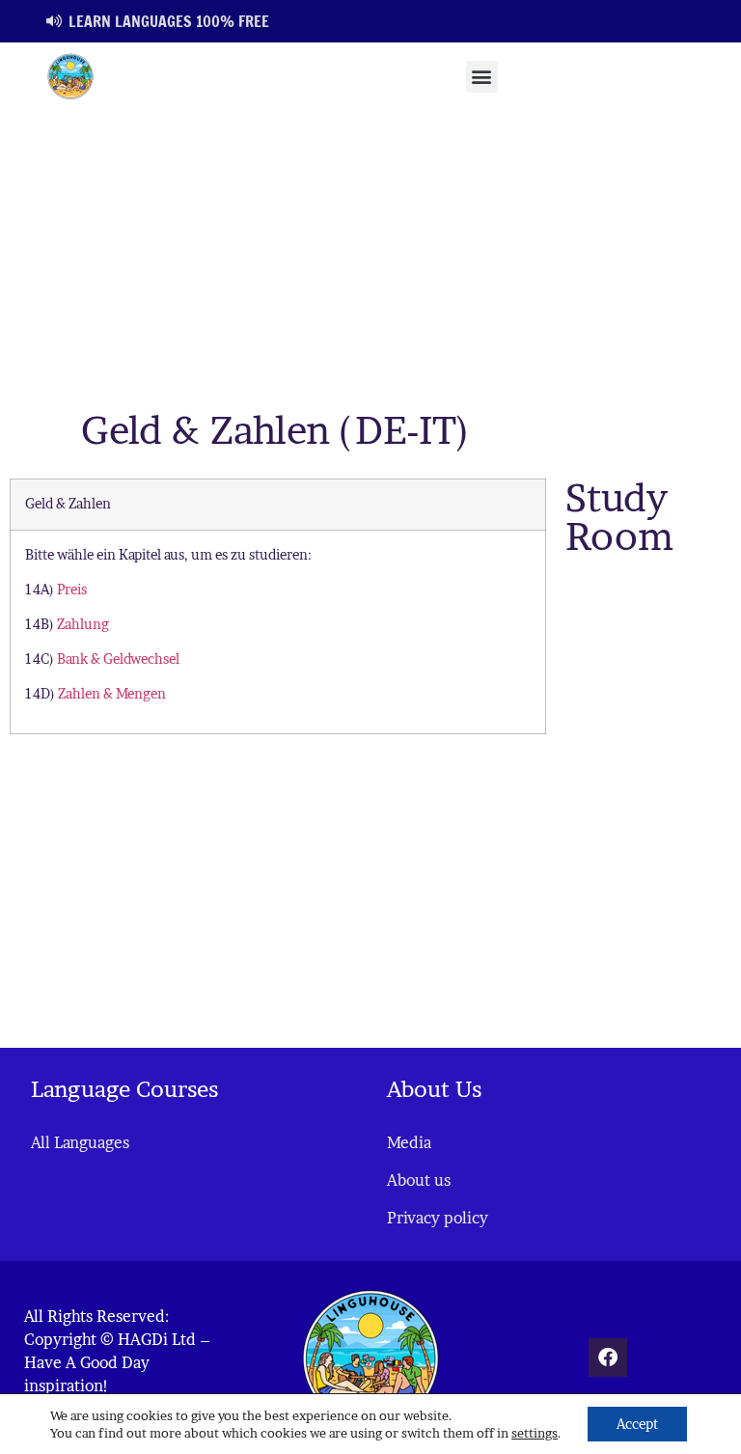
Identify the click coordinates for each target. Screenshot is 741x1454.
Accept (637, 1423)
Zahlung (83, 624)
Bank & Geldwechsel (118, 659)
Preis (72, 589)
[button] (482, 77)
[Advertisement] (370, 255)
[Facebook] (608, 1357)
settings (534, 1432)
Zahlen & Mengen (112, 693)
